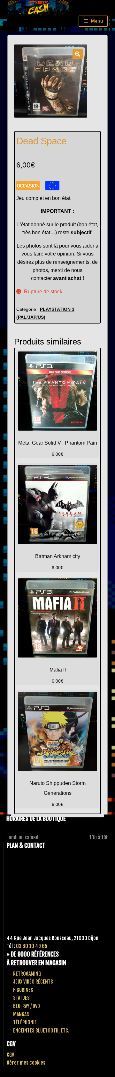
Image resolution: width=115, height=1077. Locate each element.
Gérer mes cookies (26, 1063)
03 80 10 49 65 (31, 946)
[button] (78, 54)
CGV (10, 1055)
